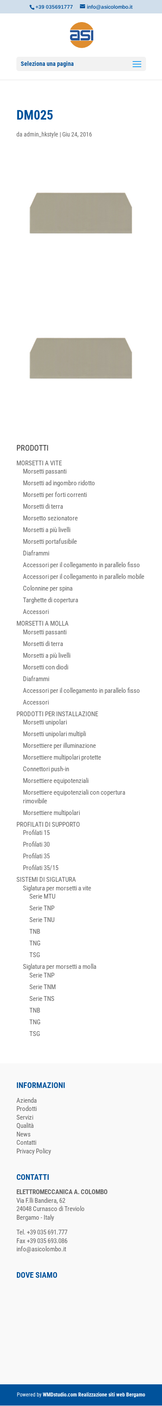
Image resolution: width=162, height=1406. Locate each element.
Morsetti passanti (45, 471)
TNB (34, 931)
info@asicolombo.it (41, 1249)
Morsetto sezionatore (50, 518)
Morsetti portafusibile (50, 542)
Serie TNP (41, 908)
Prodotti (26, 1109)
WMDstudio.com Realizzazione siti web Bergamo (94, 1395)
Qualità (25, 1126)
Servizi (24, 1117)
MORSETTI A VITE (39, 463)
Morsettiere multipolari (51, 813)
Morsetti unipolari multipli (54, 734)
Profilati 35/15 (40, 868)
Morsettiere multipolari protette (62, 757)
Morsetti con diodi (45, 667)
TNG (35, 943)
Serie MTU (42, 896)
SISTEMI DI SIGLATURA (46, 879)
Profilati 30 (36, 844)
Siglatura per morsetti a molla (59, 967)
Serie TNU (41, 920)
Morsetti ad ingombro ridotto (59, 483)
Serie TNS (41, 999)
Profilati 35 (36, 856)
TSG (34, 955)
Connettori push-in (46, 769)
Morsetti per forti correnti (55, 495)
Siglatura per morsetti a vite (57, 888)
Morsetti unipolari (45, 722)
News (23, 1134)
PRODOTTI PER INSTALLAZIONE (57, 714)
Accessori (36, 612)
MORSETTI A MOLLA (42, 623)
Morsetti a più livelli (46, 530)
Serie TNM (42, 987)
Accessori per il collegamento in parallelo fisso (81, 565)
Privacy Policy (33, 1151)
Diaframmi (36, 553)
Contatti (26, 1142)
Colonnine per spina (48, 588)
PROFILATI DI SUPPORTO (48, 824)
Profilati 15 (36, 833)
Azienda (26, 1100)
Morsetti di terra (43, 506)
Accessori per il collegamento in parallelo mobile (83, 577)
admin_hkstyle (41, 134)
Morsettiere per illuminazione (59, 746)
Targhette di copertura (50, 600)
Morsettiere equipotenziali (56, 781)
